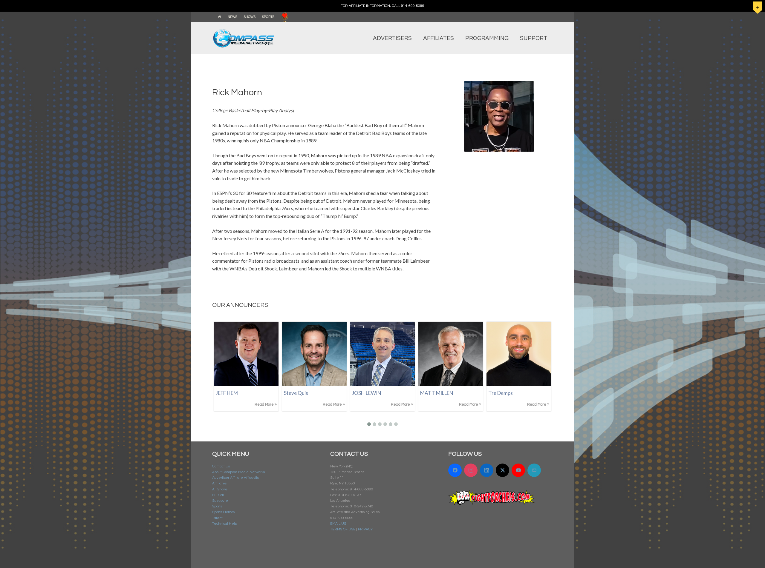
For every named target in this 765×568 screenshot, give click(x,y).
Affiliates (219, 483)
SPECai (218, 495)
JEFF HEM (227, 393)
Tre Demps (500, 393)
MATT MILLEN (436, 393)
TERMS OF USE (342, 529)
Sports (217, 506)
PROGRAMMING (487, 38)
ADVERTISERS (392, 38)
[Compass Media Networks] (255, 38)
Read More (265, 404)
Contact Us (221, 466)
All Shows (219, 489)
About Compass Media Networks (238, 472)
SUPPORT (533, 38)
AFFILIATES (438, 38)
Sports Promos (223, 512)
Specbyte (220, 501)
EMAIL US (338, 524)
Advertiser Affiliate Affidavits (235, 478)
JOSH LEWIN (366, 393)
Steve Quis (296, 393)
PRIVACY (365, 529)
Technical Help (224, 524)
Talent (217, 518)
